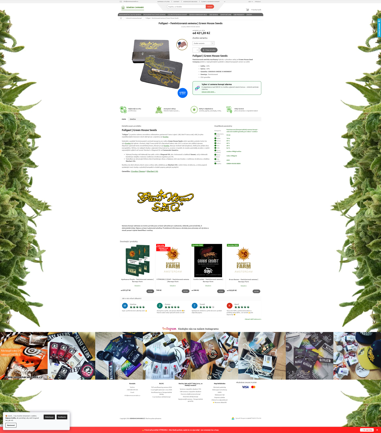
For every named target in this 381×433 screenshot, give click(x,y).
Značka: (190, 26)
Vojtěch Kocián (256, 418)
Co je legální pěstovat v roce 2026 (161, 390)
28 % (228, 145)
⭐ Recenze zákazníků (220, 402)
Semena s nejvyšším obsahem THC (190, 389)
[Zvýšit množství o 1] (200, 49)
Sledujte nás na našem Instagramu (198, 328)
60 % (228, 141)
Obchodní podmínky (219, 387)
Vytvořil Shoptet (241, 418)
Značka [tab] (133, 119)
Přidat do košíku (210, 50)
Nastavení (11, 425)
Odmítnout (49, 417)
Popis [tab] (124, 119)
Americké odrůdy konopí (190, 396)
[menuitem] (130, 14)
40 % (228, 143)
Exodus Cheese (138, 171)
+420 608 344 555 (132, 390)
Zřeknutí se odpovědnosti (220, 400)
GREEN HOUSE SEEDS (234, 163)
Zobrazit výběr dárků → (209, 92)
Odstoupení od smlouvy (219, 390)
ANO (228, 160)
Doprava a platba (163, 1)
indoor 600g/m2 (232, 156)
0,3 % (228, 148)
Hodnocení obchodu (190, 1)
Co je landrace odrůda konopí (161, 397)
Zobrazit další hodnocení (252, 319)
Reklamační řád (219, 395)
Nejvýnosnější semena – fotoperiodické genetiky (190, 400)
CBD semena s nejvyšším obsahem (190, 391)
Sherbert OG (152, 171)
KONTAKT (176, 1)
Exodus (165, 137)
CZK (249, 1)
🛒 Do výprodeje (366, 430)
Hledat (209, 6)
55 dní (228, 135)
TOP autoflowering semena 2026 (161, 387)
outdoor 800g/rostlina (234, 151)
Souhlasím (62, 417)
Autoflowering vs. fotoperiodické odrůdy (161, 393)
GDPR (219, 392)
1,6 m (228, 138)
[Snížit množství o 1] (200, 51)
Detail (150, 291)
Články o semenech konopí (210, 1)
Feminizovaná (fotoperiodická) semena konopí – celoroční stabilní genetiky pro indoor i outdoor (242, 130)
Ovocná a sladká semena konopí (190, 394)
